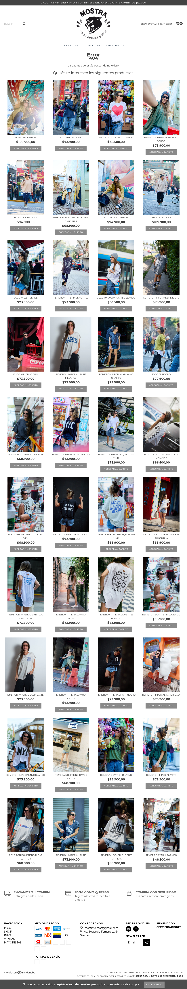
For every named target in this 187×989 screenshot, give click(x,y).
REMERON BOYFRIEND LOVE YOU (161, 614)
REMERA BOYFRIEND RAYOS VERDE (71, 777)
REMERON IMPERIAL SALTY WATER (25, 694)
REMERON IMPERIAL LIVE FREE (71, 297)
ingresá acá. (140, 976)
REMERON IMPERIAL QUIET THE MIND (116, 456)
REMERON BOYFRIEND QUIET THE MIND (116, 536)
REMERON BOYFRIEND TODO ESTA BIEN (25, 536)
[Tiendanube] (20, 973)
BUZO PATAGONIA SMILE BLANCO (116, 297)
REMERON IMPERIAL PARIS (71, 855)
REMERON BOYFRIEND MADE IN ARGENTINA (161, 536)
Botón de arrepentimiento (167, 976)
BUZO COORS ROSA (25, 217)
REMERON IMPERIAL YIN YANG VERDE (161, 139)
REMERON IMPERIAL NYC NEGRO (71, 454)
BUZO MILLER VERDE (26, 297)
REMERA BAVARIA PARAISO (161, 855)
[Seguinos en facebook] (136, 929)
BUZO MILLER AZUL (71, 137)
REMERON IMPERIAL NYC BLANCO (25, 775)
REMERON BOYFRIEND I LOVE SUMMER (26, 857)
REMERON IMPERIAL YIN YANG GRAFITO (116, 376)
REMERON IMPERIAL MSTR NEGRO (116, 694)
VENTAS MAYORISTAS (110, 45)
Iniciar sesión (165, 24)
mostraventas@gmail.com (101, 928)
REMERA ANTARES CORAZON (116, 137)
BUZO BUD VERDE (25, 137)
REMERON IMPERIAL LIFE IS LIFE (161, 297)
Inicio (67, 45)
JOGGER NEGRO (161, 374)
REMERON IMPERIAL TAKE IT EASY (161, 694)
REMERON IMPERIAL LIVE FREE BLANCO (116, 616)
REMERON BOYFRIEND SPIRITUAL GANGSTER (71, 219)
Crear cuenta (148, 24)
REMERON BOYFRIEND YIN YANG (25, 454)
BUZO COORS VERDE (116, 217)
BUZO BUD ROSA (161, 217)
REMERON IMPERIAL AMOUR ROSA (71, 616)
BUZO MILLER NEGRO (25, 374)
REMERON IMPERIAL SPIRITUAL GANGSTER (25, 616)
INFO (90, 45)
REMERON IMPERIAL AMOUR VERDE (71, 696)
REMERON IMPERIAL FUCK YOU (71, 534)
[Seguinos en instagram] (128, 929)
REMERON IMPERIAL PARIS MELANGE (71, 376)
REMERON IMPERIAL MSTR (161, 775)
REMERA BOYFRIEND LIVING (116, 775)
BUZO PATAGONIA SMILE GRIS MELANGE (161, 456)
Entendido (154, 984)
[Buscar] (24, 23)
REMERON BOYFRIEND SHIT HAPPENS (116, 857)
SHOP (79, 45)
